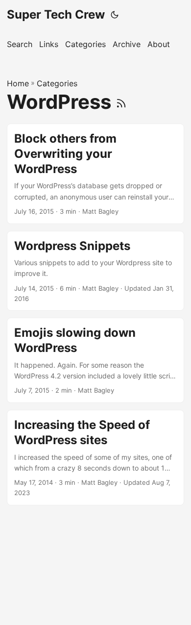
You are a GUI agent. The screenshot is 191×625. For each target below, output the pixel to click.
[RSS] (121, 102)
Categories (57, 83)
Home (18, 83)
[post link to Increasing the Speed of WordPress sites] (95, 457)
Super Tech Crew (56, 14)
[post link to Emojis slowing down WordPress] (95, 360)
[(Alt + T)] (114, 14)
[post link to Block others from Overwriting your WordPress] (95, 174)
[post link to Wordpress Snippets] (95, 271)
